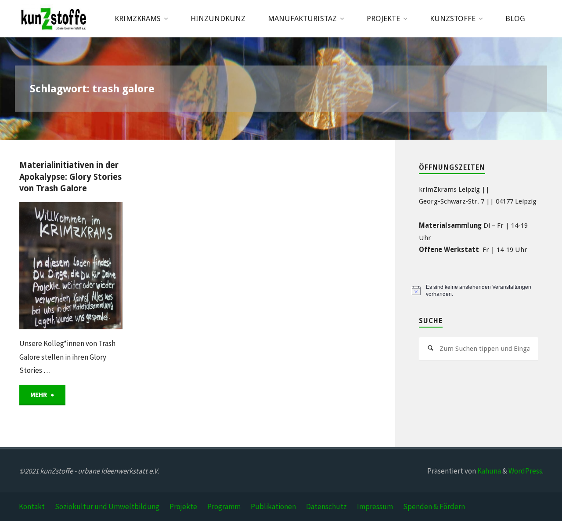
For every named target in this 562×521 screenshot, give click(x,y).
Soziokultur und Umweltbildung (107, 506)
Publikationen (273, 506)
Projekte (183, 506)
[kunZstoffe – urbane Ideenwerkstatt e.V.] (54, 18)
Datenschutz (326, 506)
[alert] (478, 290)
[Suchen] (431, 349)
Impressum (375, 506)
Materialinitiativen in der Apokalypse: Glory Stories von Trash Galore (70, 176)
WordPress (525, 471)
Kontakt (32, 506)
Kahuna (488, 471)
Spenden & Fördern (434, 506)
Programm (224, 506)
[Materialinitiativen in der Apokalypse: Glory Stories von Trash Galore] (97, 265)
